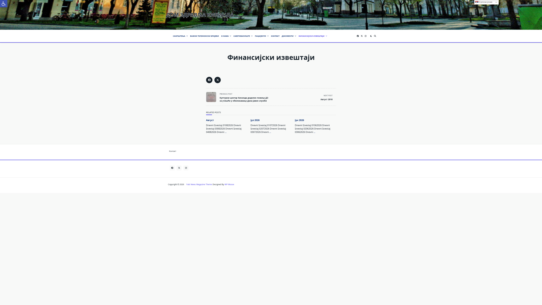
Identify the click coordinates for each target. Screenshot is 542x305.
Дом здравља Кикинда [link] (200, 14)
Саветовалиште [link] (241, 36)
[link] (3, 3)
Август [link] (210, 120)
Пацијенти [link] (260, 36)
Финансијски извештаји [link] (311, 36)
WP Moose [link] (229, 184)
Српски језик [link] (485, 2)
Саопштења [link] (179, 36)
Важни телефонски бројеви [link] (204, 36)
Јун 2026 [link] (299, 120)
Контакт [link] (275, 36)
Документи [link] (288, 36)
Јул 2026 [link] (255, 120)
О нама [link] (225, 36)
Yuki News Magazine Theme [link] (199, 184)
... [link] (226, 132)
